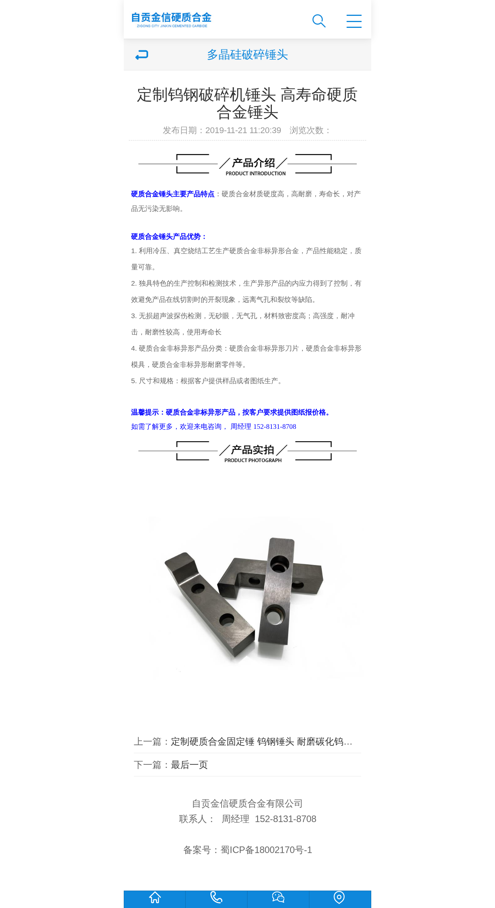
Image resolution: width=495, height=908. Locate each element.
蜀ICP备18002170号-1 (266, 850)
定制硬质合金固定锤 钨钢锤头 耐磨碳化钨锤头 (266, 741)
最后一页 (189, 764)
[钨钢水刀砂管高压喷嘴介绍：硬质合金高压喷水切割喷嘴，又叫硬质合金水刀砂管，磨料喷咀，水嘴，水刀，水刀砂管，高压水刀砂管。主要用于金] (212, 16)
